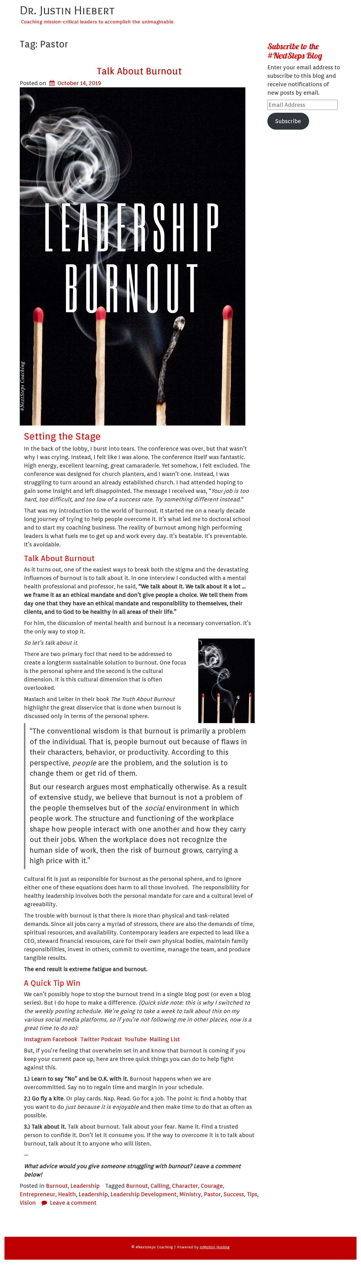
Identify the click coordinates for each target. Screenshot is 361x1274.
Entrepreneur (37, 1194)
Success (234, 1194)
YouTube (137, 1039)
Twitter (90, 1039)
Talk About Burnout (139, 71)
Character (185, 1185)
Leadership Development (144, 1194)
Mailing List (164, 1039)
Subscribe (288, 121)
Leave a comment (73, 1202)
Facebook (66, 1039)
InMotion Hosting (215, 1247)
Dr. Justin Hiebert (67, 9)
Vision (28, 1202)
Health (67, 1194)
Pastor (212, 1194)
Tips (252, 1194)
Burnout (57, 1185)
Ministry (190, 1194)
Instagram (38, 1039)
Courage (212, 1185)
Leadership (85, 1185)
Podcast (113, 1039)
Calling (160, 1185)
